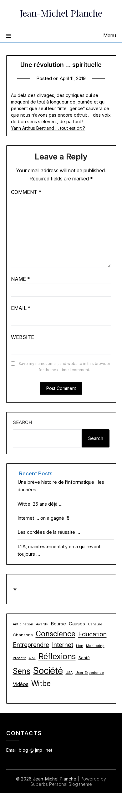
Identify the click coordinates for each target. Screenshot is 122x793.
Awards (42, 624)
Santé (84, 657)
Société (48, 670)
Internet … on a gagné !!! (43, 518)
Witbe (41, 683)
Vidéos (20, 684)
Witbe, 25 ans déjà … (40, 504)
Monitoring (95, 646)
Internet (62, 645)
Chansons (23, 634)
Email (21, 308)
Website (22, 337)
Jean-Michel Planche (61, 13)
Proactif (19, 658)
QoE (32, 658)
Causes (77, 624)
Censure (95, 624)
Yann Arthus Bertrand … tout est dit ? (48, 128)
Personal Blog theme (70, 784)
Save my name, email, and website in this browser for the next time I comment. (64, 366)
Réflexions (57, 656)
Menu (109, 35)
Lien (79, 646)
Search (22, 422)
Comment (26, 192)
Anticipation (23, 624)
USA (69, 673)
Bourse (58, 624)
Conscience (55, 633)
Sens (21, 671)
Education (92, 634)
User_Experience (89, 673)
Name (20, 279)
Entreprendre (31, 645)
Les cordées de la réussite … (49, 532)
